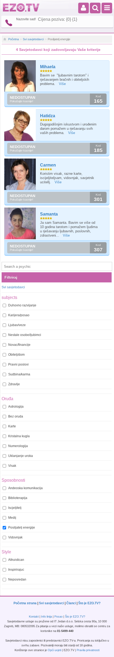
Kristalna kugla (19, 436)
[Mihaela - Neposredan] (20, 76)
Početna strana (25, 603)
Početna (13, 39)
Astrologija (16, 406)
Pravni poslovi (18, 364)
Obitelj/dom (16, 354)
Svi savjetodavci (33, 39)
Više (62, 84)
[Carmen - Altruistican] (20, 174)
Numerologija (18, 446)
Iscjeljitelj (14, 508)
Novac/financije (19, 345)
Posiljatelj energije (21, 527)
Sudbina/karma (19, 374)
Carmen (48, 165)
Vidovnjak (15, 537)
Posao (58, 616)
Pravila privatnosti (88, 650)
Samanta (49, 214)
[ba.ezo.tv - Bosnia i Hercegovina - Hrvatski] (21, 11)
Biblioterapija (17, 498)
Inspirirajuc (16, 569)
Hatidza (47, 115)
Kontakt (34, 616)
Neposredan (17, 579)
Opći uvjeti (54, 650)
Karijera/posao (18, 315)
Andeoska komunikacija (25, 488)
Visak (12, 466)
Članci (71, 603)
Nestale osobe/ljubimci (24, 335)
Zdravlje (14, 384)
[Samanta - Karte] (20, 223)
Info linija (46, 616)
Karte (12, 426)
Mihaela (47, 66)
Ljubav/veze (17, 325)
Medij (12, 518)
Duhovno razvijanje (22, 305)
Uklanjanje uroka (20, 456)
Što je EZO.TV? (89, 603)
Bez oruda (15, 416)
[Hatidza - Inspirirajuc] (20, 125)
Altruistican (16, 560)
